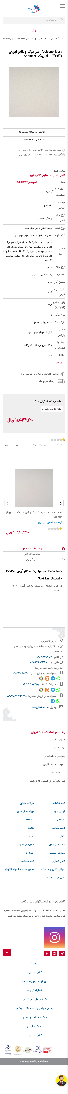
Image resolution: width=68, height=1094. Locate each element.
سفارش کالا (59, 740)
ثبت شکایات (59, 803)
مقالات (31, 828)
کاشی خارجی (34, 972)
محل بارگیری (61, 332)
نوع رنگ (60, 315)
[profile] (34, 29)
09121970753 (44, 657)
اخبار (63, 836)
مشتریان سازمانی (57, 853)
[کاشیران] (34, 9)
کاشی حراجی (34, 1035)
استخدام (30, 820)
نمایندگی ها (34, 990)
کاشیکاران (60, 820)
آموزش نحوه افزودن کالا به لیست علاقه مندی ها (39, 150)
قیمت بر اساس (60, 205)
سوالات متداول (27, 803)
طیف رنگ (59, 322)
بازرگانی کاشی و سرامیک (53, 870)
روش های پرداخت (34, 981)
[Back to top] (7, 953)
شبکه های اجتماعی (34, 999)
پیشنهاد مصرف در (59, 345)
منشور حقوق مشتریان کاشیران (19, 870)
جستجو (61, 20)
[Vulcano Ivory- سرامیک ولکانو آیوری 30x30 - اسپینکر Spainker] (34, 92)
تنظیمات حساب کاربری (54, 765)
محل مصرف (61, 251)
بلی (16, 445)
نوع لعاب (59, 228)
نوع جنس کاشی (59, 218)
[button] (60, 503)
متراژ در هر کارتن (58, 292)
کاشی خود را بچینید (55, 878)
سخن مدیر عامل (57, 845)
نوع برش (59, 274)
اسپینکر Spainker (27, 182)
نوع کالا (60, 267)
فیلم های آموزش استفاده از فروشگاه (47, 781)
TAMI (62, 355)
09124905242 (20, 673)
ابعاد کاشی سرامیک (58, 192)
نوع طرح (60, 235)
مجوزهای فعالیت (26, 845)
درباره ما (30, 836)
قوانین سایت (59, 812)
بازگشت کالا (59, 748)
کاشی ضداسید (58, 828)
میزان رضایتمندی (25, 812)
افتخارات (30, 853)
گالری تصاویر (59, 861)
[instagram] (54, 937)
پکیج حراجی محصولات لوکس (34, 1008)
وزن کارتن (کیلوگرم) (59, 305)
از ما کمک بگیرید (56, 773)
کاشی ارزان (34, 1026)
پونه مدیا (24, 1061)
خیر (6, 445)
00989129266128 (16, 696)
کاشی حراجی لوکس (34, 1017)
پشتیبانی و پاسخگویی (54, 756)
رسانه (34, 963)
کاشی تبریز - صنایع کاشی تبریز (47, 175)
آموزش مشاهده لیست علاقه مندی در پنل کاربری (39, 155)
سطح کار (60, 282)
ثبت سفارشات (27, 861)
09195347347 (31, 685)
